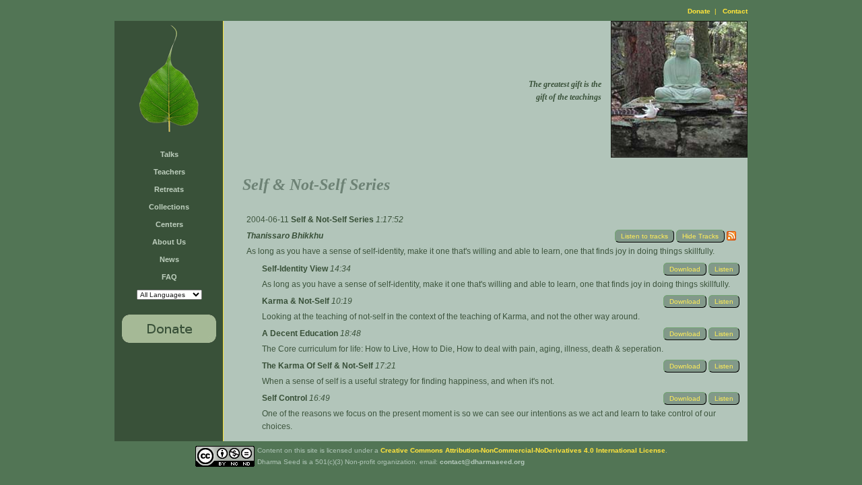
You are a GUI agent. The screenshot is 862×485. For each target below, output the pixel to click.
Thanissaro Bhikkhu (284, 235)
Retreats (169, 189)
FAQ (169, 277)
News (169, 259)
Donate (699, 11)
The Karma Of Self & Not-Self (318, 365)
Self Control (285, 398)
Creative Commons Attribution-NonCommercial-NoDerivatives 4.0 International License (522, 450)
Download (684, 269)
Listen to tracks (644, 236)
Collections (169, 207)
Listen (724, 269)
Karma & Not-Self (296, 301)
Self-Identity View (296, 268)
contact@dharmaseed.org (482, 461)
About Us (169, 242)
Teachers (169, 172)
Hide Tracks (700, 236)
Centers (169, 224)
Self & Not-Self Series (333, 219)
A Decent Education (301, 333)
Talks (169, 154)
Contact (735, 11)
